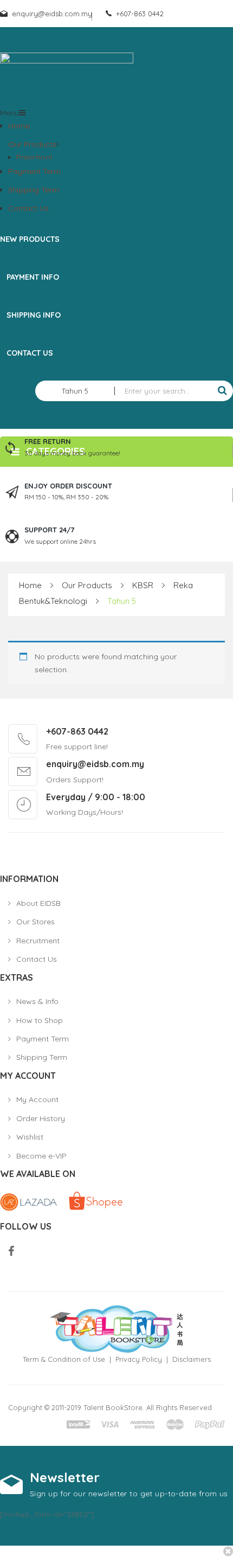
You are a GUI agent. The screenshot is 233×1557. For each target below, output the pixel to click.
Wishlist (29, 1137)
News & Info (37, 1001)
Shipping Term (33, 190)
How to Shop (39, 1020)
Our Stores (35, 922)
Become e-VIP (41, 1156)
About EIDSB (38, 903)
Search (222, 391)
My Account (37, 1099)
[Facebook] (11, 1252)
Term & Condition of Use (64, 1359)
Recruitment (38, 940)
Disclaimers (191, 1359)
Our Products (32, 144)
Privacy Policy (138, 1359)
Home (19, 126)
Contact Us (28, 208)
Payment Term (34, 171)
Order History (40, 1118)
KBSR (142, 585)
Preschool (34, 157)
